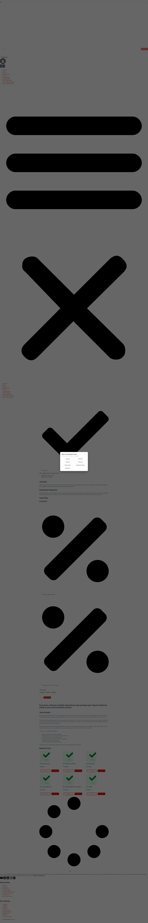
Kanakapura (67, 468)
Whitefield (80, 458)
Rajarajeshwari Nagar (80, 465)
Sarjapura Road (68, 465)
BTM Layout (80, 461)
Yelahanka (68, 461)
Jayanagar (68, 458)
